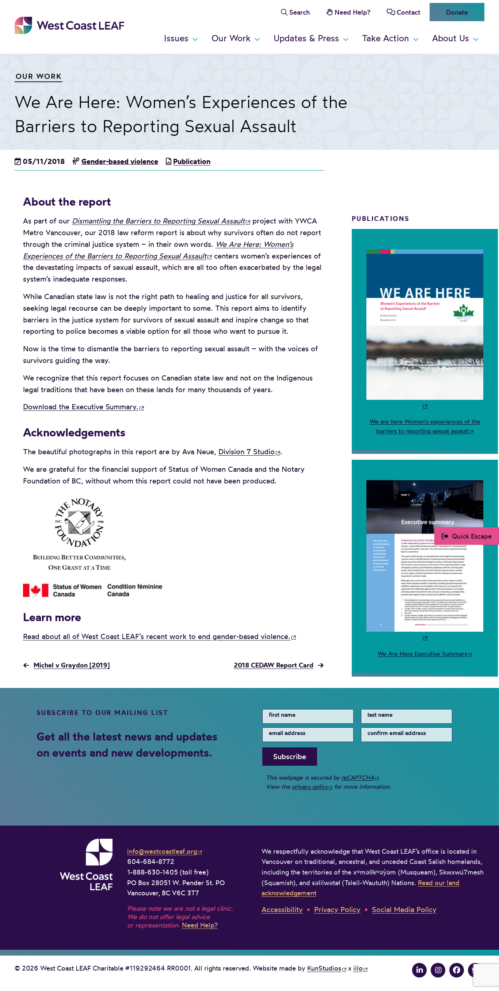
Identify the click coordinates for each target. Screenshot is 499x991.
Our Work (231, 38)
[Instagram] (438, 970)
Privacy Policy (337, 909)
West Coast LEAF (69, 25)
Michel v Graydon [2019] (72, 665)
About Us (450, 38)
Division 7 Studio (246, 451)
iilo (358, 968)
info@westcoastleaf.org (162, 851)
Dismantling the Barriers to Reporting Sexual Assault (158, 221)
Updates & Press (306, 38)
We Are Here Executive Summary (423, 653)
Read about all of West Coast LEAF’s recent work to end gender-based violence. (156, 636)
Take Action (385, 38)
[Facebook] (456, 970)
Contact (408, 12)
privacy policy (310, 786)
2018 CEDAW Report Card (273, 665)
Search (299, 12)
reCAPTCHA (357, 777)
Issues (176, 38)
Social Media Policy (404, 909)
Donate (457, 12)
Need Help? (352, 12)
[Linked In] (419, 970)
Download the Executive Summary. (80, 406)
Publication (191, 161)
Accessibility (282, 909)
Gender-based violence (119, 161)
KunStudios (324, 968)
